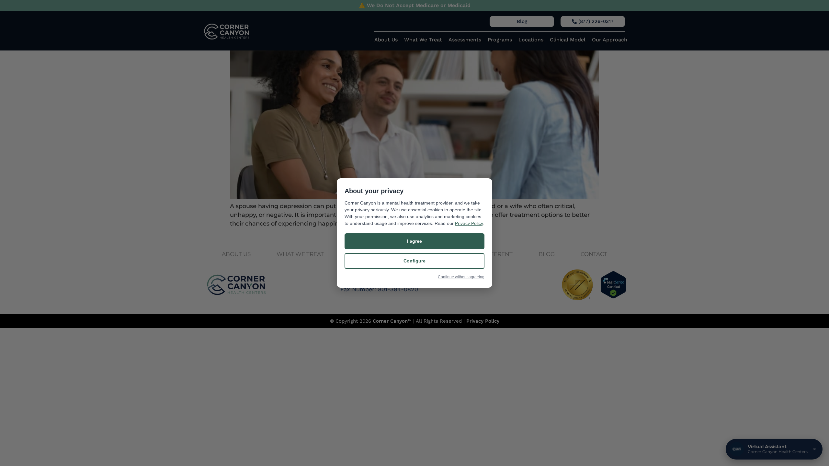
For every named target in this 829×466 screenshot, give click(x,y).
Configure (414, 260)
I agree (414, 241)
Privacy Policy (469, 223)
